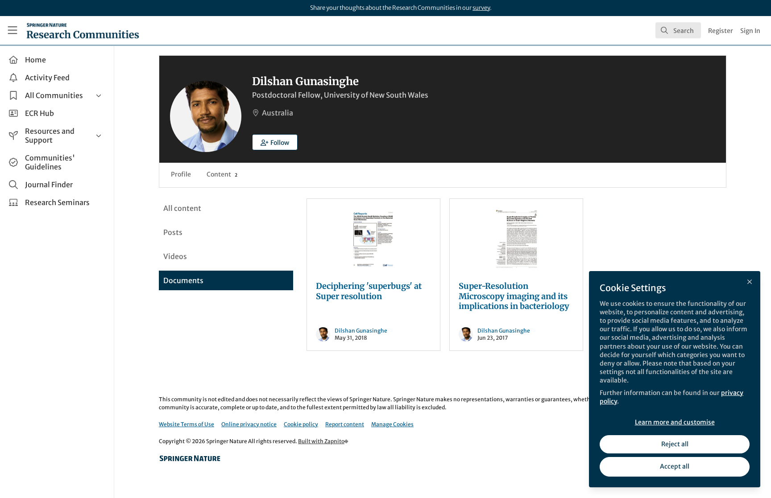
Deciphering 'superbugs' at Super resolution (369, 291)
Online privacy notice (249, 424)
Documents (183, 280)
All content (182, 208)
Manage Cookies (392, 424)
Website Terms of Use (186, 424)
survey (481, 8)
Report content (344, 424)
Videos (175, 256)
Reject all (674, 444)
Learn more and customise (675, 422)
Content (222, 174)
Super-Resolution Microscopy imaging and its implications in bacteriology (514, 296)
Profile (181, 174)
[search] (678, 30)
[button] (275, 142)
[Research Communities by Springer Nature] (190, 458)
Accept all (674, 466)
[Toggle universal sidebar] (12, 30)
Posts (172, 232)
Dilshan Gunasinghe (361, 330)
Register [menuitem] (720, 31)
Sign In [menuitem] (750, 31)
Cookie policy (301, 424)
